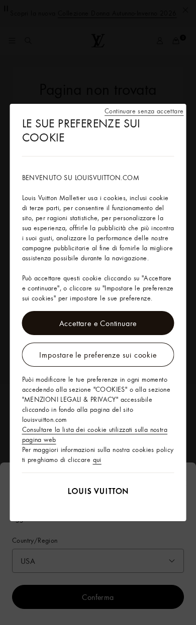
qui (97, 459)
